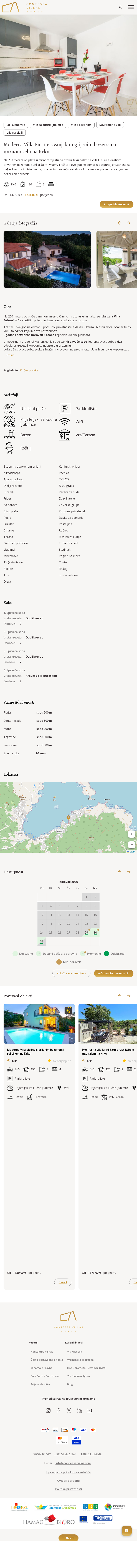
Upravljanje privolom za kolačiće (68, 1472)
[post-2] (68, 941)
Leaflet (132, 851)
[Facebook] (59, 1411)
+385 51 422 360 (64, 1454)
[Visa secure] (76, 1440)
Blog (70, 1384)
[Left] (119, 223)
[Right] (129, 223)
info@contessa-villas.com (73, 1463)
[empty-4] (77, 897)
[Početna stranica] (24, 7)
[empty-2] (59, 897)
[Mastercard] (93, 1430)
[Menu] (131, 7)
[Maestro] (73, 1430)
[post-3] (77, 941)
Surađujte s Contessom (45, 1376)
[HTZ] (19, 1507)
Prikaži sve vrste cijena (71, 973)
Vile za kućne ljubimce (48, 125)
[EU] (83, 1519)
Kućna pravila (29, 370)
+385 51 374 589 (91, 1454)
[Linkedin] (79, 1411)
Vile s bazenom (81, 125)
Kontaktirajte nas (42, 1351)
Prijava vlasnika (40, 1384)
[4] (83, 111)
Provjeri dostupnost (116, 204)
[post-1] (59, 941)
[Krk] (91, 1507)
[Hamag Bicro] (49, 1519)
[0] (53, 111)
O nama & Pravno (41, 1368)
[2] (68, 111)
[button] (68, 818)
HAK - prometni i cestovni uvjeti (86, 1368)
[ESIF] (103, 1519)
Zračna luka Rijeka (78, 1376)
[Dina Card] (45, 1430)
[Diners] (55, 1430)
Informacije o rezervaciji (113, 973)
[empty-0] (41, 897)
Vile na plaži (15, 133)
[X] (69, 1411)
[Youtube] (89, 1411)
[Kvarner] (115, 1507)
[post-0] (50, 941)
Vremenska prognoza (80, 1359)
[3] (76, 111)
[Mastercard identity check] (62, 1440)
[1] (60, 111)
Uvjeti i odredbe (68, 1481)
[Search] (120, 7)
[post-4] (86, 941)
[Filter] (127, 1531)
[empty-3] (68, 897)
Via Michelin (74, 1351)
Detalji (63, 1282)
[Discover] (64, 1430)
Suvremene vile (110, 125)
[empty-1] (50, 897)
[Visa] (83, 1430)
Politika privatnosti (68, 1489)
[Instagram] (48, 1411)
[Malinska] (55, 1507)
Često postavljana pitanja (47, 1359)
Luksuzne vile (16, 125)
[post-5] (95, 941)
